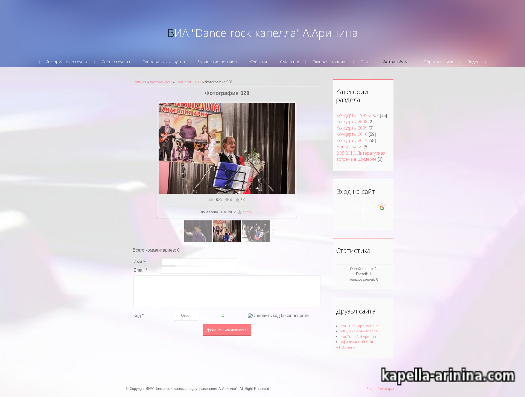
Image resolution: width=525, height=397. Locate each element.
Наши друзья (349, 147)
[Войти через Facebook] (363, 208)
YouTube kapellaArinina (360, 325)
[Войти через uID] (344, 208)
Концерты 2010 (352, 134)
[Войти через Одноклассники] (363, 217)
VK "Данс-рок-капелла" (360, 331)
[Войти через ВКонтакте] (354, 208)
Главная (139, 81)
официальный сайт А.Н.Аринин (354, 344)
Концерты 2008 (352, 122)
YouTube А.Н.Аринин (358, 336)
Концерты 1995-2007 (357, 115)
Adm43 (248, 212)
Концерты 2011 (188, 81)
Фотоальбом (161, 81)
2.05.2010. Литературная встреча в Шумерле (361, 156)
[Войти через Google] (382, 207)
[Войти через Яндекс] (372, 208)
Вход (370, 388)
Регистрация (388, 388)
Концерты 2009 (352, 128)
